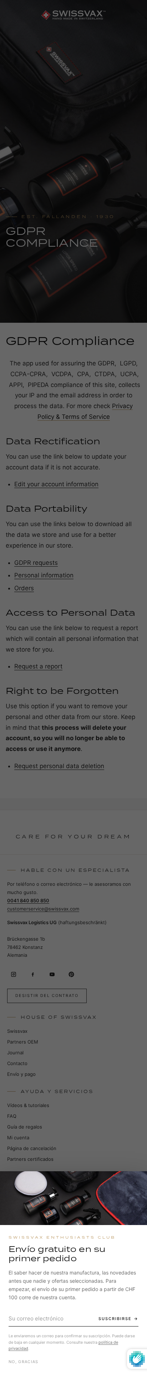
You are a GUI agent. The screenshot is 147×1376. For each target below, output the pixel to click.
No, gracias (24, 1361)
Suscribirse (115, 1318)
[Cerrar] (135, 1183)
